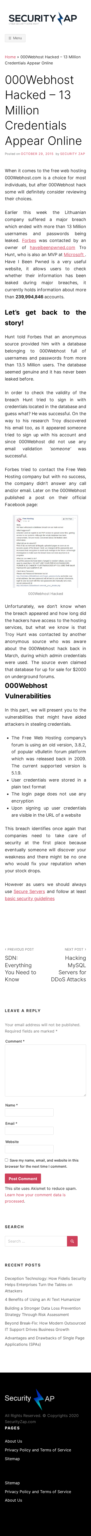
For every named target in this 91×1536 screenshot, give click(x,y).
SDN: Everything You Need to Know (20, 964)
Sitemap (12, 1458)
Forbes (29, 240)
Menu (17, 38)
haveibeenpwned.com (52, 247)
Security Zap (72, 154)
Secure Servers (29, 891)
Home (10, 56)
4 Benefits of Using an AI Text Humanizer (43, 1299)
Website (12, 1142)
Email (11, 1123)
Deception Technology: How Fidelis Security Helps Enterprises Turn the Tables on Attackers (45, 1284)
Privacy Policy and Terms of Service (38, 1449)
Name (11, 1105)
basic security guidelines (30, 898)
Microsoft (74, 254)
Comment (15, 1041)
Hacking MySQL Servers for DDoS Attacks (68, 964)
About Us (13, 1441)
